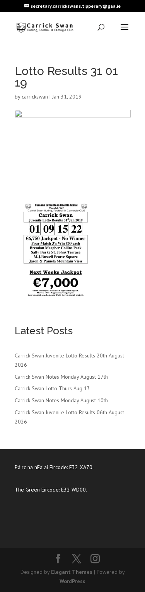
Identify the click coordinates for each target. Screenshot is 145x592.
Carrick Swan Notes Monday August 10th (61, 400)
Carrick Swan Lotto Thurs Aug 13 (52, 388)
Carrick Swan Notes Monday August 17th (61, 376)
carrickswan (35, 96)
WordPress (72, 581)
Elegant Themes (71, 571)
